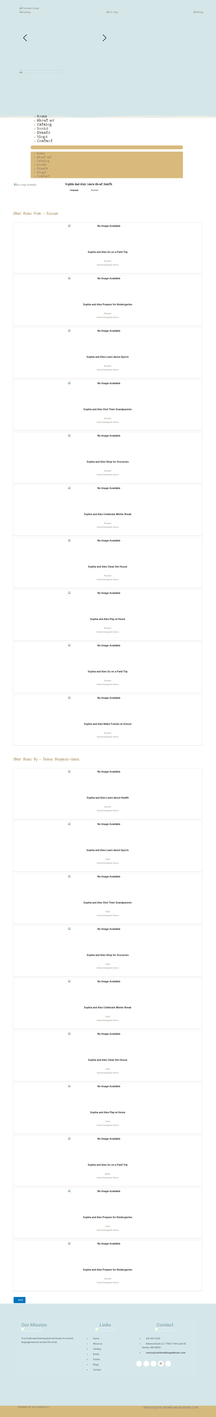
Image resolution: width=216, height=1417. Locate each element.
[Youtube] (153, 1363)
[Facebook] (139, 1363)
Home (42, 116)
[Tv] (168, 1363)
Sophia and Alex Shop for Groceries (108, 461)
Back (20, 1300)
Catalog (44, 124)
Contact (45, 141)
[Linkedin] (146, 1363)
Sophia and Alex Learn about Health (108, 797)
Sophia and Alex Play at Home (107, 619)
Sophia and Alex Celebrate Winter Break (107, 514)
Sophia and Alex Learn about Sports (107, 356)
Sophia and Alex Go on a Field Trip (108, 252)
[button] (107, 147)
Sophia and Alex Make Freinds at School (107, 723)
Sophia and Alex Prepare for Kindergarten (107, 304)
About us (45, 120)
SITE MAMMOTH (40, 1407)
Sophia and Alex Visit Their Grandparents (107, 409)
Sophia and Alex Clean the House (107, 566)
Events (43, 132)
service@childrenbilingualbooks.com (170, 1407)
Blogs (42, 137)
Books (42, 128)
